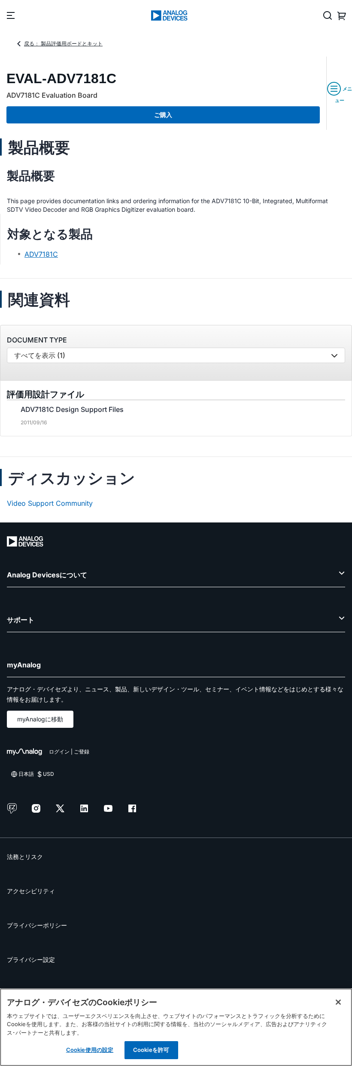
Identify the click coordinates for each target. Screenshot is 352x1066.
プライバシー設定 (31, 959)
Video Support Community (50, 503)
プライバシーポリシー (37, 925)
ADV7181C (41, 254)
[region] (176, 1027)
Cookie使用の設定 (89, 1049)
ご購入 (163, 114)
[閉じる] (338, 1002)
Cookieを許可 (151, 1049)
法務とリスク (25, 856)
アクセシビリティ (31, 891)
